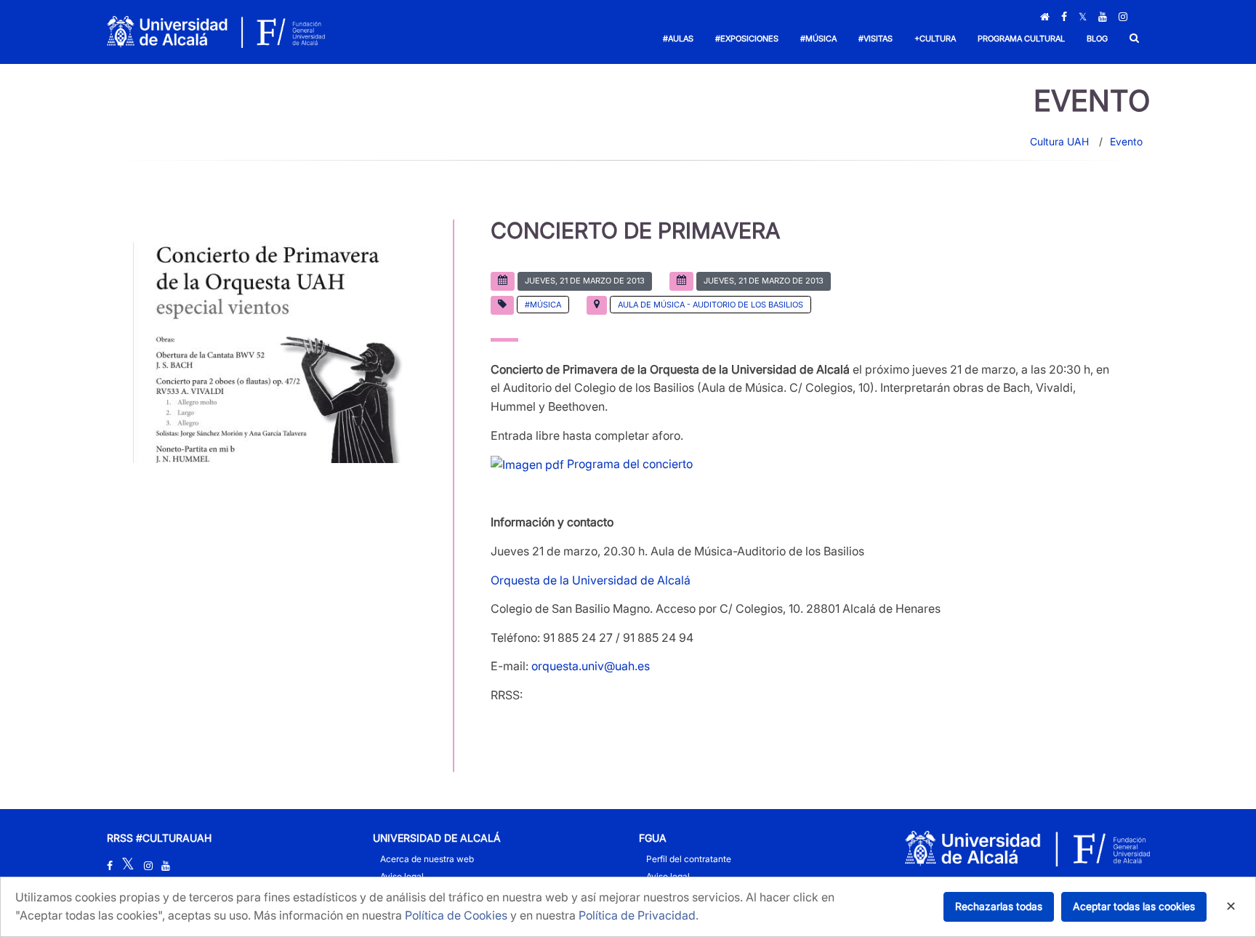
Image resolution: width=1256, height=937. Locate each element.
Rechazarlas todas (998, 906)
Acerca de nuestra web (427, 858)
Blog (1097, 38)
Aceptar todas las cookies (1134, 906)
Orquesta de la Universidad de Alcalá (591, 580)
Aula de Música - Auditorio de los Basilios (710, 304)
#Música (818, 38)
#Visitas (875, 38)
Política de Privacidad (637, 915)
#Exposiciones (746, 38)
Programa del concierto (628, 464)
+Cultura (935, 38)
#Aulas (678, 38)
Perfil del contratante (688, 858)
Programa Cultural (1021, 38)
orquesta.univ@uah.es (590, 666)
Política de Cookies (456, 915)
